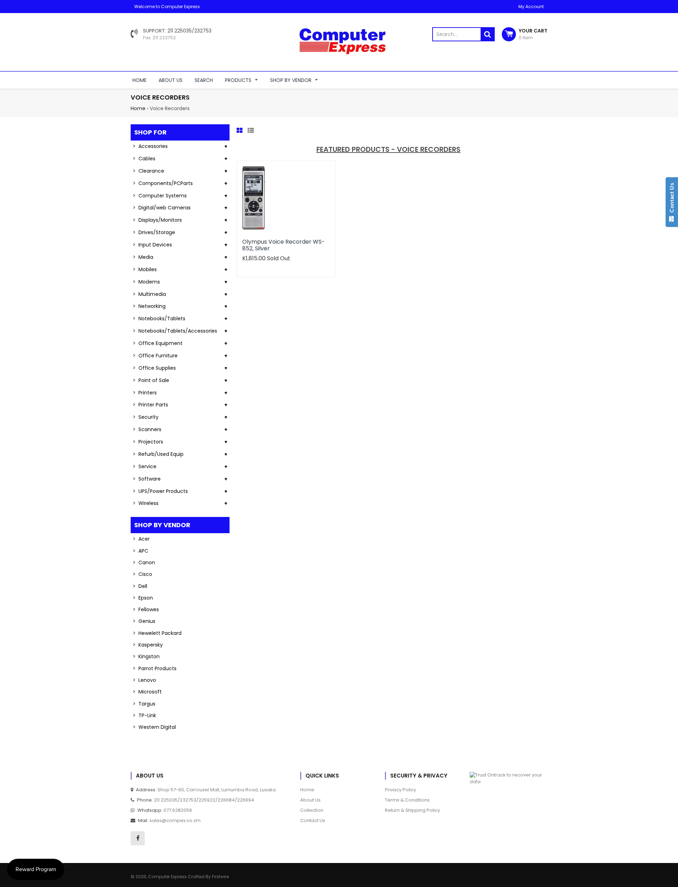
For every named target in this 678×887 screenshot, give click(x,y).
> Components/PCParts (163, 183)
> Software (147, 478)
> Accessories (150, 146)
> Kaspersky (148, 644)
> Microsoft (147, 691)
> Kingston (146, 656)
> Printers (145, 392)
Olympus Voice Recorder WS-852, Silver (283, 245)
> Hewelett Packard (157, 633)
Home (138, 108)
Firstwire (220, 877)
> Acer (141, 538)
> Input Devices (152, 244)
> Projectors (148, 441)
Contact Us (672, 199)
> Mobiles (145, 269)
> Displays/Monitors (157, 220)
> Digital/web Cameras (162, 207)
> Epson (143, 597)
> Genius (144, 621)
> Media (143, 257)
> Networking (149, 306)
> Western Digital (154, 727)
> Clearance (148, 170)
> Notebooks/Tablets (159, 318)
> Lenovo (144, 680)
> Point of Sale (151, 380)
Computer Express (168, 877)
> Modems (146, 281)
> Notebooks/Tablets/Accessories (175, 330)
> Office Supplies (154, 367)
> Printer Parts (150, 404)
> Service (144, 466)
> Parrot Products (155, 668)
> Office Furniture (155, 355)
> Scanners (147, 429)
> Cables (144, 158)
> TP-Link (144, 715)
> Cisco (142, 574)
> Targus (144, 703)
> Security (146, 417)
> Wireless (146, 503)
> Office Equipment (158, 343)
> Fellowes (146, 609)
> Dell (140, 586)
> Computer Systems (160, 195)
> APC (140, 550)
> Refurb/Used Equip (158, 454)
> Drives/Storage (154, 232)
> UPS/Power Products (160, 491)
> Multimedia (149, 294)
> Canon (144, 562)
